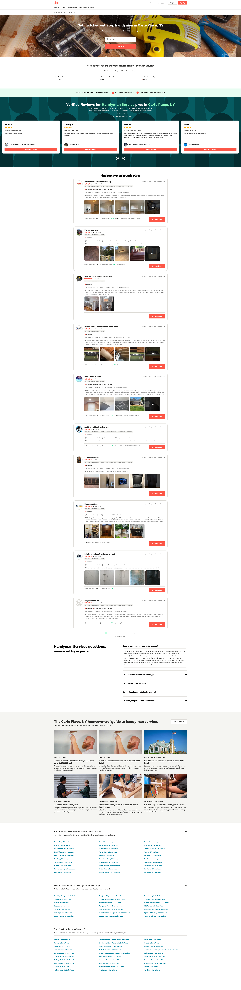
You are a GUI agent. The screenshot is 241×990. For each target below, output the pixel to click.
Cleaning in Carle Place (61, 946)
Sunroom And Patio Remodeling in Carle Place (114, 953)
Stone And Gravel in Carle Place (154, 956)
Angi (55, 757)
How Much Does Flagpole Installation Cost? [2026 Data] (164, 762)
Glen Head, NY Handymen (152, 872)
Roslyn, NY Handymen (106, 855)
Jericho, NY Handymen (151, 852)
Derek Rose (58, 801)
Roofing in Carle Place (61, 943)
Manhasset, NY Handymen (153, 862)
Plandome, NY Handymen (152, 859)
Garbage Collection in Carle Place (65, 960)
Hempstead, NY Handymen (63, 862)
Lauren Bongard (150, 757)
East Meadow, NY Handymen (108, 849)
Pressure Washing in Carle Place (109, 956)
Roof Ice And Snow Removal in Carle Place (113, 943)
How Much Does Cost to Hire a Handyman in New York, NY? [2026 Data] (73, 762)
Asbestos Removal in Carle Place (155, 963)
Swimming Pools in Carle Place (64, 963)
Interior (56, 7)
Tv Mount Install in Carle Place (154, 899)
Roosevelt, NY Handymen (152, 855)
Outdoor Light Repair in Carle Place (111, 916)
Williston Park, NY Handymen (64, 849)
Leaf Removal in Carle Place (153, 953)
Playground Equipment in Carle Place (111, 896)
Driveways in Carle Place (152, 940)
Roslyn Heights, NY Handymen (64, 869)
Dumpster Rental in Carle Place (154, 960)
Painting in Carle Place (61, 903)
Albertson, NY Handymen (62, 872)
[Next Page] (141, 633)
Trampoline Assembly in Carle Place (111, 906)
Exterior (63, 7)
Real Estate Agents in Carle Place (110, 903)
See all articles (179, 722)
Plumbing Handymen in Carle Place (66, 896)
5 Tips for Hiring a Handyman (66, 805)
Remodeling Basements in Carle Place (111, 967)
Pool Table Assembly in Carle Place (111, 909)
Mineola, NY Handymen (62, 845)
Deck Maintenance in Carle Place (110, 950)
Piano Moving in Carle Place (153, 896)
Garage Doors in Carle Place (153, 946)
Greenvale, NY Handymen (152, 842)
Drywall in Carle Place (151, 943)
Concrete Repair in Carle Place (64, 953)
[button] (91, 207)
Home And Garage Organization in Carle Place (114, 913)
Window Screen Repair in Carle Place (156, 903)
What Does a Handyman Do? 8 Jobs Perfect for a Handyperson (118, 806)
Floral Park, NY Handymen (153, 866)
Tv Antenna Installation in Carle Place (112, 899)
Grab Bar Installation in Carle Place (156, 909)
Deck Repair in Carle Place (63, 913)
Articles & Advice (88, 7)
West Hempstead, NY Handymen (110, 859)
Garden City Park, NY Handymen (110, 872)
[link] (6, 145)
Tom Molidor (148, 801)
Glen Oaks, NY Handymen (152, 869)
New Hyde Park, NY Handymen (109, 866)
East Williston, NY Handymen (64, 852)
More (80, 7)
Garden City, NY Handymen (63, 842)
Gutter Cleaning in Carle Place (64, 916)
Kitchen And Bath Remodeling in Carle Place (114, 940)
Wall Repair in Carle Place (62, 899)
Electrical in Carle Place (62, 909)
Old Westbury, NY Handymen (108, 845)
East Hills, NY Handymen (62, 866)
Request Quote (157, 220)
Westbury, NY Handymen (62, 859)
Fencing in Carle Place (61, 967)
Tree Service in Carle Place (63, 950)
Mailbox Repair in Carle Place (64, 970)
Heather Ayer (103, 801)
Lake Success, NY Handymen (108, 862)
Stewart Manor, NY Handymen (64, 855)
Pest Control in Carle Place (108, 970)
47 (135, 633)
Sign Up (182, 3)
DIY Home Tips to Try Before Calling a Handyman (164, 805)
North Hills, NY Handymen (108, 869)
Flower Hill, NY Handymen (108, 852)
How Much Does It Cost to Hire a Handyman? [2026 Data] (119, 762)
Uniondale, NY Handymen (107, 842)
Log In (172, 3)
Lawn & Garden (72, 7)
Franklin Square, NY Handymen (154, 849)
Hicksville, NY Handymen (152, 845)
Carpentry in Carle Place (62, 906)
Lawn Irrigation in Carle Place (64, 956)
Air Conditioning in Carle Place (109, 963)
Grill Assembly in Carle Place (154, 906)
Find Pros (120, 46)
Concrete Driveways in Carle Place (110, 946)
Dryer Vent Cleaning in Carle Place (155, 913)
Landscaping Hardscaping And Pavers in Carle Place (161, 950)
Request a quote (31, 150)
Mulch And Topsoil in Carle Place (110, 960)
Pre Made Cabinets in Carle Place (155, 916)
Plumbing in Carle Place (62, 940)
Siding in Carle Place (151, 967)
